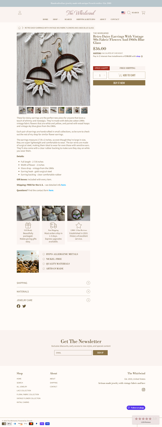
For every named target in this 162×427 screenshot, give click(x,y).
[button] (133, 13)
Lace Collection (24, 390)
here (63, 184)
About (52, 378)
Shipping (97, 53)
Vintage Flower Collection (28, 398)
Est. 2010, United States (135, 379)
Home (19, 378)
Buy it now (119, 83)
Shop (55, 19)
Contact (53, 386)
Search (20, 382)
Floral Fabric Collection (28, 394)
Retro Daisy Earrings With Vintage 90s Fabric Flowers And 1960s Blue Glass (59, 28)
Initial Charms (23, 402)
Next (87, 69)
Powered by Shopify (25, 421)
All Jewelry (22, 386)
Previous (19, 69)
